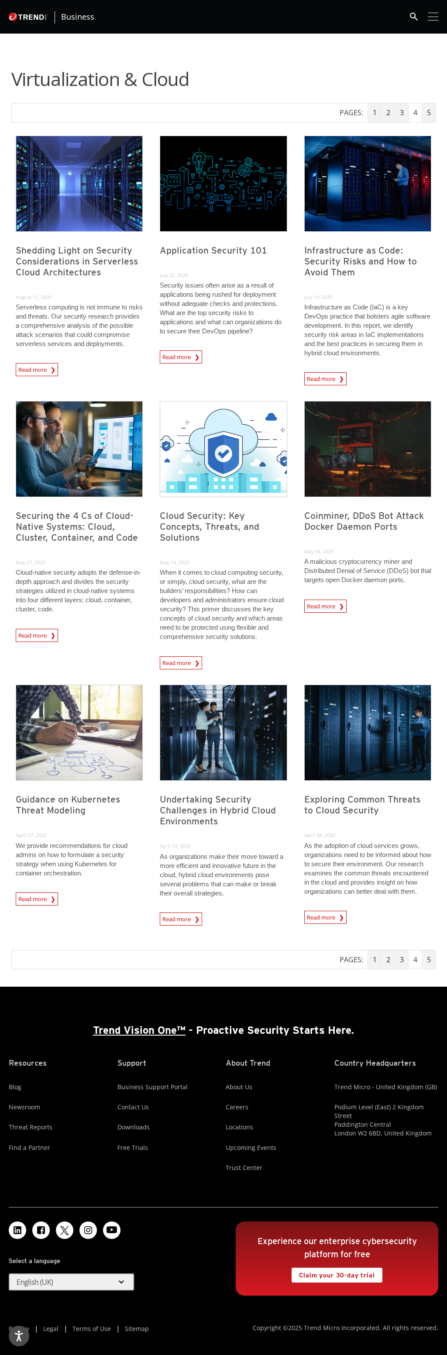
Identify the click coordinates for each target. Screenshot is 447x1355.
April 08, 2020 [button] (319, 835)
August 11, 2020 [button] (33, 297)
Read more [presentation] (33, 368)
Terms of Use (91, 1328)
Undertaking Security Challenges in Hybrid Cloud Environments (218, 810)
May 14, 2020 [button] (174, 562)
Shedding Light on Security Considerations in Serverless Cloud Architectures (77, 261)
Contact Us (133, 1107)
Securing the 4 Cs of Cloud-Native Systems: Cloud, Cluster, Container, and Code (77, 526)
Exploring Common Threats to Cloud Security (362, 805)
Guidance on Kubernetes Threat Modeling (68, 805)
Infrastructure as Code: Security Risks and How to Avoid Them (360, 261)
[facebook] (41, 1230)
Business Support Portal (152, 1087)
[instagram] (88, 1230)
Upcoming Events (251, 1147)
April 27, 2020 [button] (31, 835)
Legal (50, 1328)
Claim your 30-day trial (333, 1273)
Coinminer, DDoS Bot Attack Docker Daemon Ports (364, 521)
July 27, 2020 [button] (174, 275)
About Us (239, 1087)
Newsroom (24, 1107)
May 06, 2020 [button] (319, 551)
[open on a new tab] (64, 1230)
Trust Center (244, 1167)
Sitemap (137, 1328)
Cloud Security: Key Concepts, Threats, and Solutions (209, 526)
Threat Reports (30, 1127)
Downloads (133, 1127)
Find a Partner (29, 1147)
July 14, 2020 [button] (318, 297)
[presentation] (79, 184)
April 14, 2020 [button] (175, 846)
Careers (237, 1107)
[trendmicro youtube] (111, 1230)
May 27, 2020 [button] (30, 562)
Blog (15, 1087)
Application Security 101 (213, 250)
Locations (239, 1127)
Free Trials (132, 1147)
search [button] (414, 16)
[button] (71, 1282)
